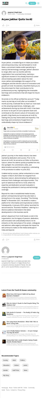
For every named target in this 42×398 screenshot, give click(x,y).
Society (5, 360)
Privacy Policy (21, 390)
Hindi (14, 360)
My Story (6, 375)
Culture (16, 365)
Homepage (5, 388)
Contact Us (14, 390)
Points (25, 388)
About (11, 388)
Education (6, 365)
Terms (8, 390)
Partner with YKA (18, 388)
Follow (37, 258)
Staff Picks (16, 370)
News (25, 370)
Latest (25, 365)
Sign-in (32, 3)
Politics (22, 360)
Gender (5, 370)
